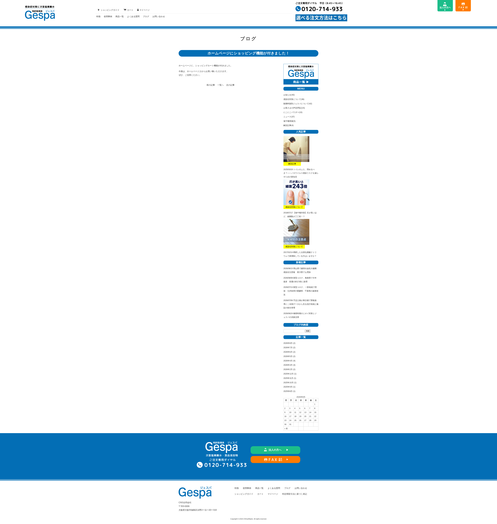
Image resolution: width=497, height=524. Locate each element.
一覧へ (220, 85)
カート (130, 10)
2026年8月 (288, 343)
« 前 (286, 428)
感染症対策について (292, 99)
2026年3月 (288, 365)
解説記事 (287, 125)
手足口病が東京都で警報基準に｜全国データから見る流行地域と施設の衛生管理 (300, 304)
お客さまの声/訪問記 (292, 108)
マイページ (144, 10)
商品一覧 (119, 16)
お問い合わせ (158, 16)
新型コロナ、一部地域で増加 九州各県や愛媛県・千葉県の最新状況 (300, 291)
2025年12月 (288, 374)
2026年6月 (288, 352)
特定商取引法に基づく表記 (294, 494)
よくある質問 (133, 16)
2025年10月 (288, 382)
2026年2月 (288, 369)
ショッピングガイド (110, 10)
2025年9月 (288, 387)
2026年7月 (288, 347)
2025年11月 (288, 378)
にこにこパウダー (291, 112)
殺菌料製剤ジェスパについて (296, 103)
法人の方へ (275, 449)
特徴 (98, 16)
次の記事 (230, 85)
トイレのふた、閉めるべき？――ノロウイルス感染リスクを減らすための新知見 (300, 173)
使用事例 (108, 16)
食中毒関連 (288, 121)
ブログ (146, 16)
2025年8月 (288, 391)
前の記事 (211, 85)
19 (300, 416)
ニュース (287, 117)
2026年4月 (288, 361)
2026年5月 (288, 356)
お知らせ (287, 95)
